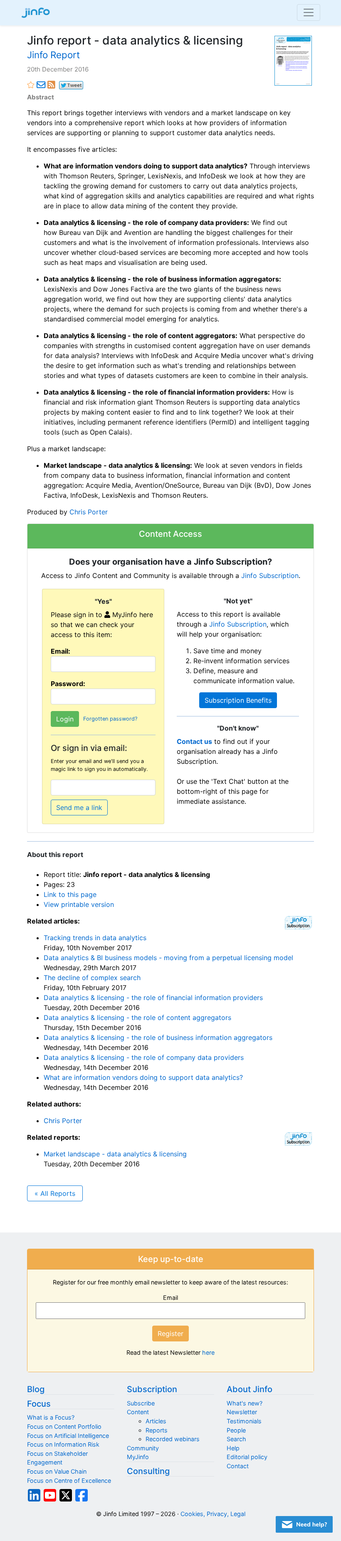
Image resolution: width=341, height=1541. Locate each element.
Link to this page (70, 894)
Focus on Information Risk (63, 1444)
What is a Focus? (50, 1417)
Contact (238, 1465)
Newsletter (242, 1411)
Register (170, 1333)
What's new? (244, 1403)
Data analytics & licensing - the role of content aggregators (137, 1017)
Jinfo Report (53, 54)
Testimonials (244, 1421)
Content (138, 1411)
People (236, 1430)
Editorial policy (247, 1456)
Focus (39, 1404)
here (208, 1352)
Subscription (152, 1389)
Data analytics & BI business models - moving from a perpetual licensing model (168, 957)
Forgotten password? (110, 719)
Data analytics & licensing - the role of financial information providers (153, 997)
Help (233, 1448)
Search (236, 1438)
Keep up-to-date (170, 1259)
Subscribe (141, 1403)
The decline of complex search (92, 977)
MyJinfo (138, 1456)
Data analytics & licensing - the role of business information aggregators (158, 1037)
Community (143, 1448)
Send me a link (79, 807)
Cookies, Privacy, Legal (212, 1513)
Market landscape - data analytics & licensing (115, 1154)
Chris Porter (88, 512)
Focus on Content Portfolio (64, 1426)
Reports (157, 1430)
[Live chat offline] (304, 1524)
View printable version (79, 904)
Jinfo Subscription (270, 575)
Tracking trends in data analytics (95, 937)
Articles (156, 1421)
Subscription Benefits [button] (238, 700)
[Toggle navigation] (308, 12)
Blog (35, 1389)
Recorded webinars (173, 1438)
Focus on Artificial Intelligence (68, 1435)
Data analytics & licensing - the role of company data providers (144, 1057)
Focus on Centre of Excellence (69, 1480)
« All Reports (54, 1193)
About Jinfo (249, 1389)
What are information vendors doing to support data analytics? (143, 1077)
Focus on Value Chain (56, 1471)
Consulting (148, 1471)
